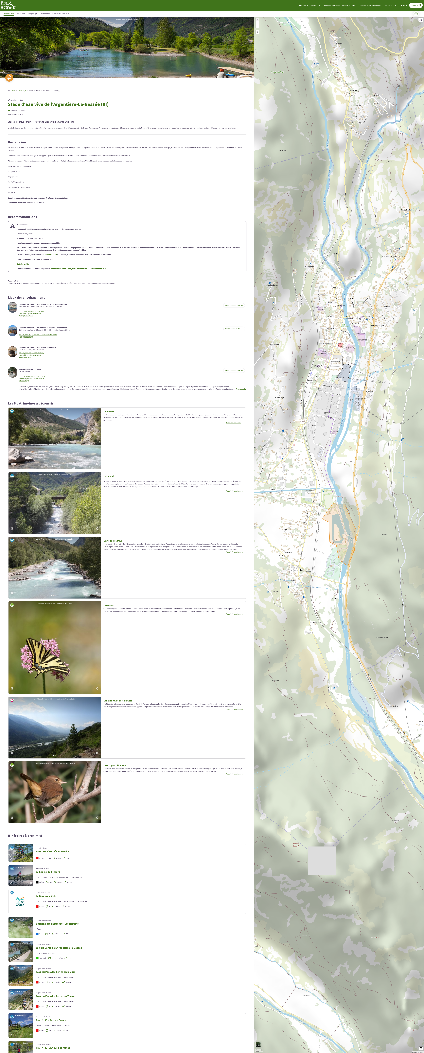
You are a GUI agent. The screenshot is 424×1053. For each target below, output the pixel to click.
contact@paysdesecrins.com (30, 313)
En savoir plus (390, 5)
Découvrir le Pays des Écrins (309, 5)
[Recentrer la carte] (257, 32)
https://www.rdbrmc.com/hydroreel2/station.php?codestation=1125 (78, 268)
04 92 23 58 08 (24, 381)
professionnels (51, 255)
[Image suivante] (250, 47)
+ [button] (257, 19)
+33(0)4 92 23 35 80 (26, 337)
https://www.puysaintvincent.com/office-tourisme (38, 335)
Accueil (13, 91)
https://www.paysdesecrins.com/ (31, 311)
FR (404, 5)
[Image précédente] (3, 47)
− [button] (257, 22)
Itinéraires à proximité (60, 13)
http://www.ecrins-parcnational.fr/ (32, 376)
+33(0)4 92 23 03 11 (26, 316)
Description (20, 13)
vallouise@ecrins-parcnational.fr (31, 379)
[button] (257, 26)
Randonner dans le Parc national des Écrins (340, 5)
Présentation (9, 13)
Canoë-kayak (22, 91)
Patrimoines (45, 13)
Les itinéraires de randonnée (370, 5)
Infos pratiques (32, 13)
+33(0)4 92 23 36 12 (26, 357)
